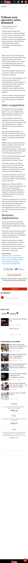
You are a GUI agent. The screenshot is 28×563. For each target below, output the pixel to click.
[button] (2, 2)
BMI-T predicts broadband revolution (13, 257)
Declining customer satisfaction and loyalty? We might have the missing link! (14, 419)
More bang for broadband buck (11, 263)
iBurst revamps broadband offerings (12, 259)
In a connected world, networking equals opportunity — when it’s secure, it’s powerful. (14, 407)
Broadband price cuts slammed (11, 255)
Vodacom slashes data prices (10, 261)
